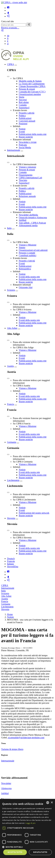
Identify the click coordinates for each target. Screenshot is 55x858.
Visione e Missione (27, 245)
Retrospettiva (25, 268)
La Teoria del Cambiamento (32, 83)
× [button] (52, 802)
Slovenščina (12, 566)
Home (10, 614)
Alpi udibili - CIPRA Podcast (32, 223)
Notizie (22, 129)
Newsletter (6, 783)
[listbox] (47, 802)
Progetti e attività (26, 113)
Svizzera (11, 290)
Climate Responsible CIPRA (32, 86)
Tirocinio (23, 180)
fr (8, 38)
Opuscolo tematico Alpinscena (33, 217)
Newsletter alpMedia (28, 215)
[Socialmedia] (8, 16)
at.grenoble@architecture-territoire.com (26, 737)
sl (8, 43)
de (8, 35)
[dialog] (27, 828)
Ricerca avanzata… (10, 27)
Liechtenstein (13, 480)
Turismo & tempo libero (12, 749)
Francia (10, 404)
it (7, 41)
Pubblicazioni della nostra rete (32, 134)
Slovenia (11, 518)
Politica (22, 115)
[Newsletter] (8, 7)
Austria (10, 366)
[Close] (8, 76)
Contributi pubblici (27, 255)
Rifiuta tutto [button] (40, 852)
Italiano (10, 564)
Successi (23, 99)
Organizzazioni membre (30, 94)
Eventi (22, 131)
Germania (11, 442)
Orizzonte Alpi (25, 287)
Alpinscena (6, 788)
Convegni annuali (27, 121)
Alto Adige (12, 328)
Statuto (22, 247)
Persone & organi (27, 89)
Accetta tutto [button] (15, 852)
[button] (27, 846)
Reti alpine (24, 102)
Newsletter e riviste (28, 142)
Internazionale (13, 150)
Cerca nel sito (7, 21)
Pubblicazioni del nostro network (34, 513)
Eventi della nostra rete (29, 276)
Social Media (25, 147)
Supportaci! (24, 107)
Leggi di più (30, 823)
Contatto (23, 105)
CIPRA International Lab (30, 177)
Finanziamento (25, 175)
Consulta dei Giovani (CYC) (32, 91)
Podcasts (23, 145)
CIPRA (10, 64)
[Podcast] (8, 13)
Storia (21, 97)
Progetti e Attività (27, 261)
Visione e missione (27, 167)
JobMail (22, 220)
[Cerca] (29, 24)
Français (11, 561)
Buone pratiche (26, 137)
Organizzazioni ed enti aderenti (33, 250)
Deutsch (11, 558)
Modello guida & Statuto (30, 81)
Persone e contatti (27, 253)
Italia (9, 228)
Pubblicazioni (25, 118)
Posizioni (23, 123)
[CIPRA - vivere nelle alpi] (14, 2)
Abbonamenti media (28, 225)
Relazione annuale (27, 196)
